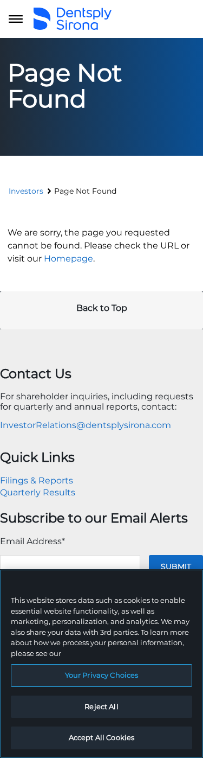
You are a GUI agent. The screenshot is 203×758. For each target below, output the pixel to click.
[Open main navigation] (15, 19)
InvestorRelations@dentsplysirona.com (85, 425)
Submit (176, 566)
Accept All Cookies (101, 737)
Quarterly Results (37, 492)
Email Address (32, 541)
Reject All (101, 706)
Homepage (68, 258)
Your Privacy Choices (102, 675)
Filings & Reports (36, 480)
